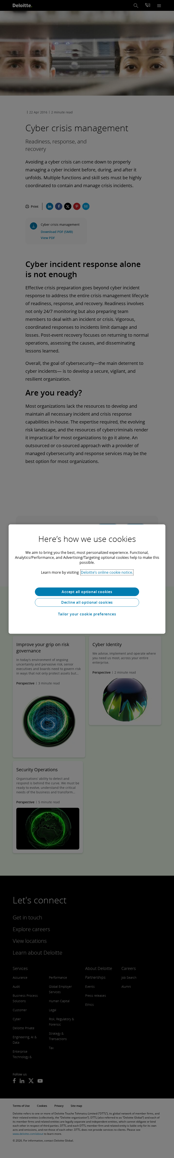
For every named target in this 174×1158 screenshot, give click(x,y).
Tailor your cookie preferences (87, 614)
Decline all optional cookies (87, 602)
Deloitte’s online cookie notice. (107, 572)
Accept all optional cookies (87, 591)
